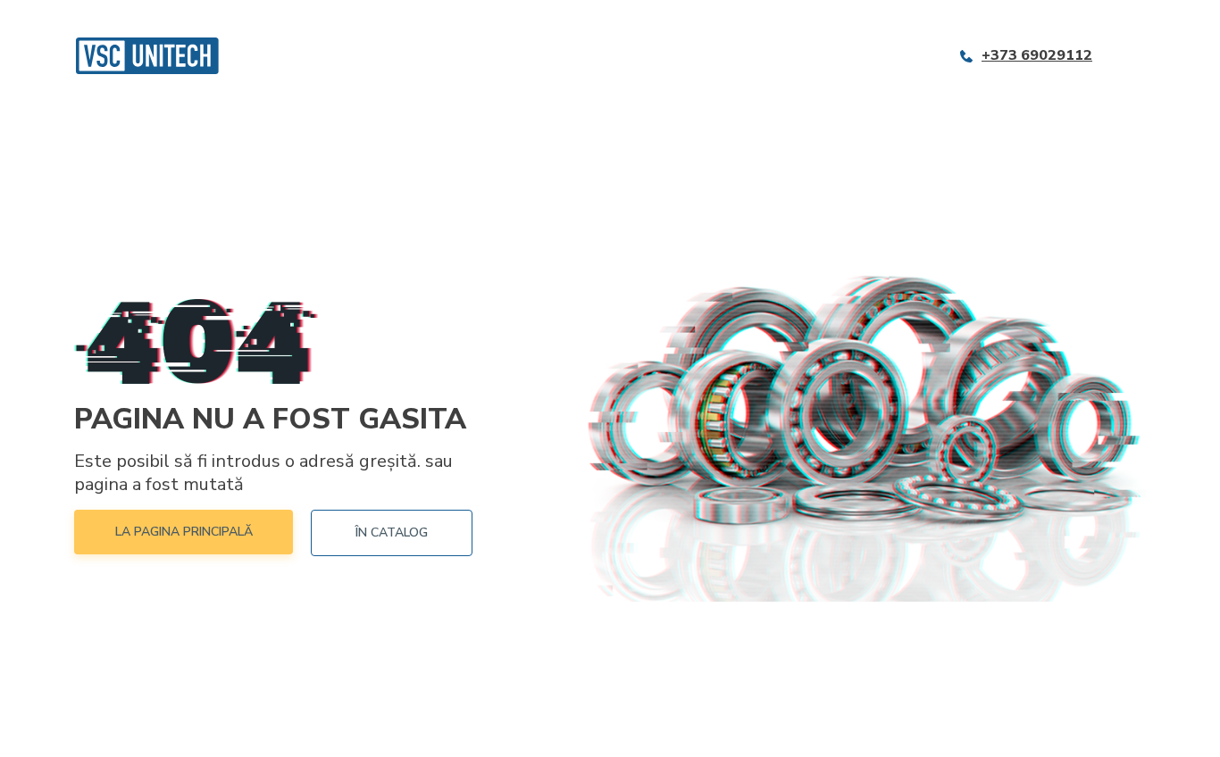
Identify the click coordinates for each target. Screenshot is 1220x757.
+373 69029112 (1037, 55)
